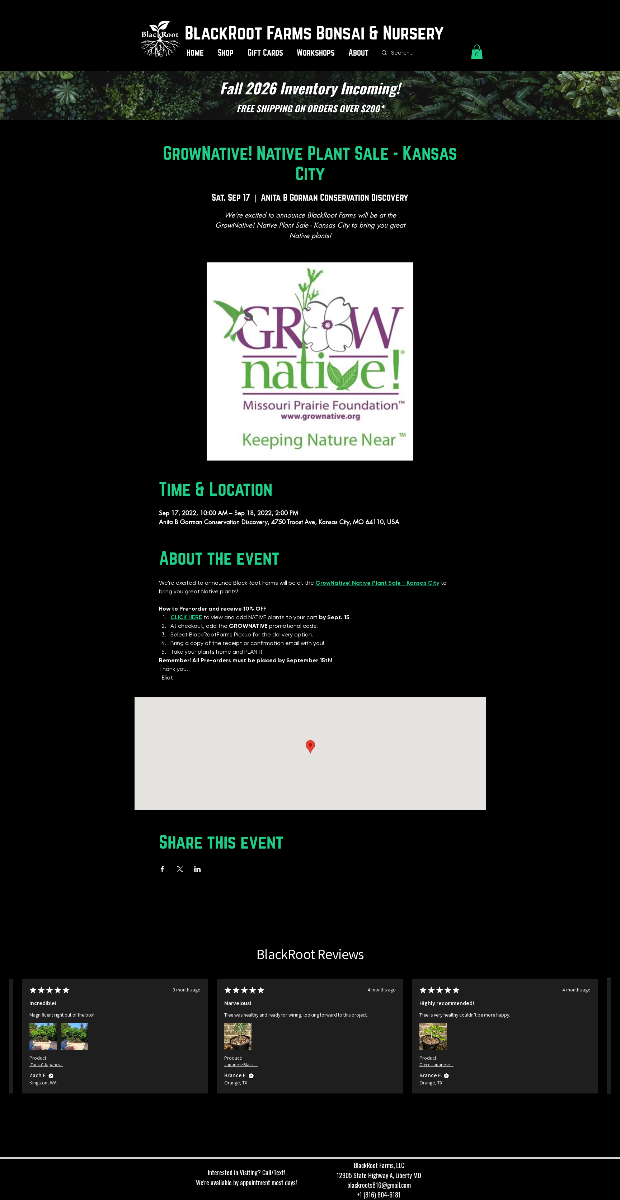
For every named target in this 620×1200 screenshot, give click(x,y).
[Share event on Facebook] (162, 869)
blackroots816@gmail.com (379, 1185)
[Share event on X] (180, 869)
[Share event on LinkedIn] (197, 869)
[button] (227, 53)
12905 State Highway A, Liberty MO (379, 1175)
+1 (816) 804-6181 (379, 1194)
